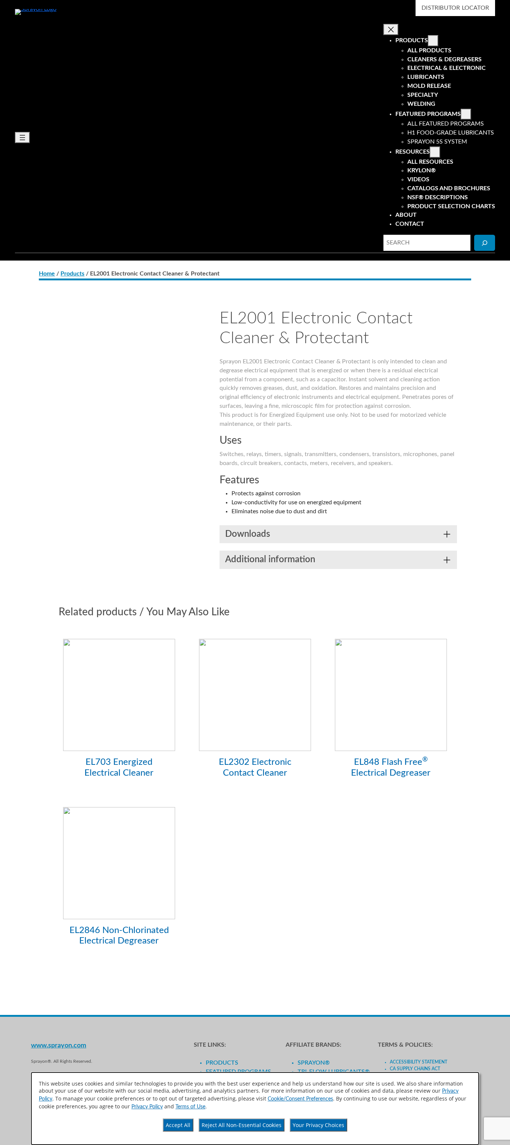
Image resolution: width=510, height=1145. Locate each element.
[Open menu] (22, 137)
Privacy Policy (147, 1106)
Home (47, 274)
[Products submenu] (433, 40)
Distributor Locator (455, 8)
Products (72, 274)
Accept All (178, 1125)
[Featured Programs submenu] (466, 114)
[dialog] (255, 1108)
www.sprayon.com (58, 1045)
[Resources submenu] (435, 152)
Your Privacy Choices (318, 1125)
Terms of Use (190, 1106)
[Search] (484, 243)
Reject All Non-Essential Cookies (242, 1125)
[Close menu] (390, 29)
